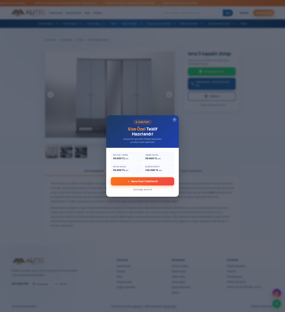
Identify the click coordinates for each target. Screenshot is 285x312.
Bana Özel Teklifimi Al (144, 181)
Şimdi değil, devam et (142, 189)
